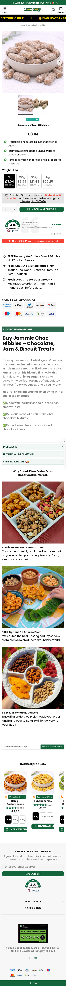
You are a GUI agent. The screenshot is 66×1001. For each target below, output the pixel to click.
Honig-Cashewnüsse (15, 803)
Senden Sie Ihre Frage (52, 746)
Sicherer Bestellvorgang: (18, 299)
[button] (15, 808)
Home (23, 25)
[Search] (53, 10)
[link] (33, 226)
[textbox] (21, 747)
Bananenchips (43, 801)
